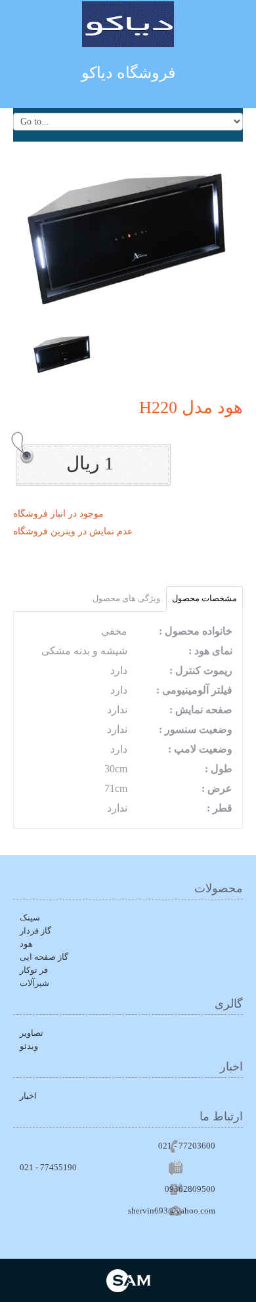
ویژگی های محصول (126, 598)
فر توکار (34, 970)
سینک (30, 917)
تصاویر (31, 1033)
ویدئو (29, 1046)
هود (26, 944)
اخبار (28, 1096)
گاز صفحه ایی (44, 957)
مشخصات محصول (204, 598)
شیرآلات (34, 983)
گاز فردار (35, 931)
